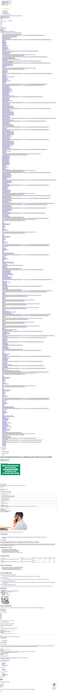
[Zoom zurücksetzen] (3, 484)
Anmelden (1, 29)
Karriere (3, 673)
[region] (28, 475)
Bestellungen (13, 31)
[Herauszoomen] (1, 484)
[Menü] (1, 19)
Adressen (10, 31)
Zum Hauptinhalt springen (4, 15)
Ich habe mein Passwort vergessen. (5, 631)
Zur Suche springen (11, 15)
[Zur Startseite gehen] (4, 18)
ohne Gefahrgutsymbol (5, 499)
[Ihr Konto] (1, 26)
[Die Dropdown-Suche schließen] (12, 21)
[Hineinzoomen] (5, 484)
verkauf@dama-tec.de (4, 534)
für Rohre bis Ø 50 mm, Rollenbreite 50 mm (8, 496)
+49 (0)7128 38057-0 (4, 533)
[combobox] (4, 21)
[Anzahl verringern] (2, 507)
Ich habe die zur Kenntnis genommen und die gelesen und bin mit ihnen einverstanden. (18, 651)
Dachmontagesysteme (5, 674)
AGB (23, 651)
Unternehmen (4, 675)
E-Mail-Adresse (2, 649)
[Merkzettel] (0, 25)
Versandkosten (16, 689)
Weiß (3, 504)
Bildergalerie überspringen (4, 463)
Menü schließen (4, 28)
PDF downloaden (2, 609)
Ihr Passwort (2, 630)
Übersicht (1, 31)
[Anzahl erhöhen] (8, 507)
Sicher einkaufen (5, 4)
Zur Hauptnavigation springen (18, 15)
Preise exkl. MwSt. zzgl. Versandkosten (6, 491)
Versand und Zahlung (5, 665)
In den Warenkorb (3, 509)
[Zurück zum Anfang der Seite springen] (1, 691)
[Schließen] (0, 483)
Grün (3, 501)
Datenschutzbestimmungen (9, 651)
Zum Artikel (54, 560)
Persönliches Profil (6, 31)
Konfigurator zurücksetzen (4, 505)
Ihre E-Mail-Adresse (3, 629)
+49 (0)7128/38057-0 (13, 657)
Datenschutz (4, 663)
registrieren (3, 30)
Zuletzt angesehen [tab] (4, 640)
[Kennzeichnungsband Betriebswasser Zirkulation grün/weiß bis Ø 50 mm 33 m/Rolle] (10, 469)
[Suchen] (10, 21)
